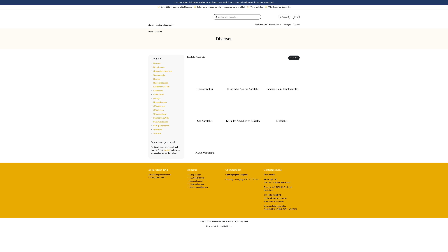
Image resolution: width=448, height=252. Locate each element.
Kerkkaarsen (158, 95)
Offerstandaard (159, 114)
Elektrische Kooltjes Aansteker (243, 88)
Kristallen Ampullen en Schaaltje (243, 120)
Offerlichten (158, 110)
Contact (296, 24)
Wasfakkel (157, 130)
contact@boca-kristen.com (275, 198)
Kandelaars (158, 91)
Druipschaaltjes (205, 88)
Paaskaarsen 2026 (161, 118)
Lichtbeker (281, 120)
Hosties (156, 79)
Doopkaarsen (159, 67)
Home (151, 25)
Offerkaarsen (158, 106)
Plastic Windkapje (204, 152)
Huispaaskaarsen (196, 184)
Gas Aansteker (204, 120)
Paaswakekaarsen (160, 122)
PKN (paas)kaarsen (161, 126)
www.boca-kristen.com (274, 201)
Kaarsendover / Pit (161, 87)
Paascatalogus (275, 24)
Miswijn (156, 98)
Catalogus (287, 24)
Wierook (157, 134)
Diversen (157, 63)
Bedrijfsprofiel (261, 24)
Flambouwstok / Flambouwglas (282, 88)
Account (285, 17)
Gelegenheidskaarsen (162, 71)
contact (167, 150)
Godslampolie (159, 75)
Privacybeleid (242, 221)
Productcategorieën (164, 25)
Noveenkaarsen (160, 102)
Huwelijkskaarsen (160, 83)
